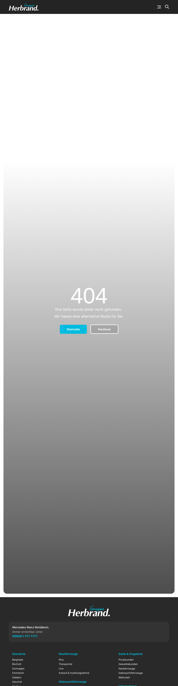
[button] (159, 7)
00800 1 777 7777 (25, 636)
